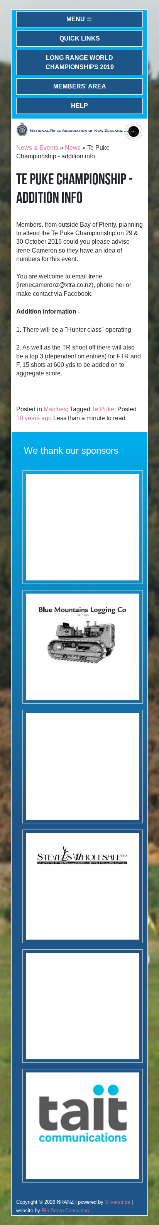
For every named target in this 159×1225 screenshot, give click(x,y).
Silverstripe (117, 1202)
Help (79, 105)
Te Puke (103, 409)
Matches (55, 409)
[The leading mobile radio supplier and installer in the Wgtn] (82, 1125)
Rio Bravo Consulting (65, 1210)
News (73, 147)
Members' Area (79, 86)
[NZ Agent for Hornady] (82, 886)
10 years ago (34, 418)
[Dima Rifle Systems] (82, 1006)
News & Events (37, 147)
